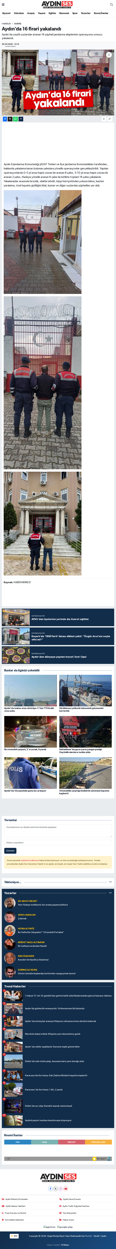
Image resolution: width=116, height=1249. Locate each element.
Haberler (6, 24)
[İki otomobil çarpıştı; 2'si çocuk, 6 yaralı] (30, 732)
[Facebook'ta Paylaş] (5, 119)
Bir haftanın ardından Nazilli (32, 946)
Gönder (10, 851)
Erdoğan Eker (26, 956)
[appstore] (50, 1227)
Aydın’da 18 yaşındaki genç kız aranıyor (25, 791)
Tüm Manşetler (69, 1213)
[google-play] (65, 1227)
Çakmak (22, 918)
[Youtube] (65, 1188)
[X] (55, 1188)
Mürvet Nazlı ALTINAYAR (31, 942)
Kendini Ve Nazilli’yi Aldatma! (33, 960)
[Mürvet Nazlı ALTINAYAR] (10, 944)
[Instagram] (60, 1188)
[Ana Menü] (3, 5)
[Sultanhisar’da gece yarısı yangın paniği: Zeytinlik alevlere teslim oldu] (85, 732)
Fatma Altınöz (26, 929)
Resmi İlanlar (101, 13)
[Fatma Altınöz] (10, 930)
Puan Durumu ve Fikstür (15, 1213)
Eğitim (52, 13)
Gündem (19, 13)
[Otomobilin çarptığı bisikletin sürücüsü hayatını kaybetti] (85, 773)
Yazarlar (86, 13)
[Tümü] (110, 882)
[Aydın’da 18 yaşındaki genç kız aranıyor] (30, 773)
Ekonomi (64, 13)
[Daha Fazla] (21, 119)
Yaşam (41, 13)
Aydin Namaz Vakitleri (15, 1206)
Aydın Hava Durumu (72, 1199)
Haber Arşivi (68, 1220)
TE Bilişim (65, 1245)
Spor (75, 13)
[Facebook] (50, 1188)
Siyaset (6, 13)
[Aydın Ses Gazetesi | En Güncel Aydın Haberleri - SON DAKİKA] (57, 4)
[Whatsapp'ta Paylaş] (15, 119)
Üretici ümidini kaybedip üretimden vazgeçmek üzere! (47, 973)
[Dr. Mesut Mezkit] (10, 903)
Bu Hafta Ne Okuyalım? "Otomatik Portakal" (41, 932)
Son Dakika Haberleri (14, 1220)
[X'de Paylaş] (10, 119)
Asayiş (31, 13)
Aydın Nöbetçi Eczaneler (16, 1199)
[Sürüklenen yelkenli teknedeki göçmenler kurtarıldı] (85, 690)
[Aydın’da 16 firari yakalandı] (58, 83)
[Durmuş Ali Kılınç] (10, 972)
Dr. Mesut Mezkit (27, 901)
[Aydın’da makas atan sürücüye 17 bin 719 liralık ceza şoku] (30, 690)
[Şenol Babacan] (10, 917)
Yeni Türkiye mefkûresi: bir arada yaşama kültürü (43, 905)
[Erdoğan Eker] (10, 958)
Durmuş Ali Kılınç (27, 970)
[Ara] (111, 5)
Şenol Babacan (27, 915)
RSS (15, 1236)
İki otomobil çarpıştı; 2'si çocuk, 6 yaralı (25, 749)
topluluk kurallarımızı (30, 860)
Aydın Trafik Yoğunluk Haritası (76, 1206)
